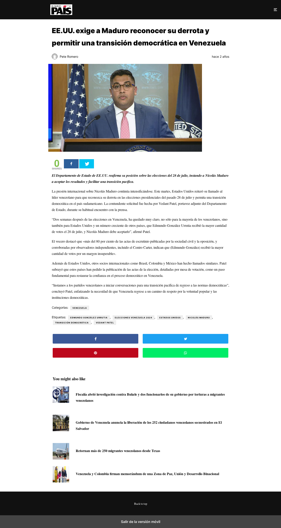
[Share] (71, 163)
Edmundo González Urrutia (89, 317)
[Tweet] (86, 163)
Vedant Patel (105, 322)
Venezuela (79, 308)
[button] (275, 9)
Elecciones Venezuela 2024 (133, 317)
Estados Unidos (170, 317)
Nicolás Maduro (199, 317)
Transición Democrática (72, 322)
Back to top (140, 504)
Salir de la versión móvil (140, 521)
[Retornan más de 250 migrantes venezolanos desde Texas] (61, 458)
